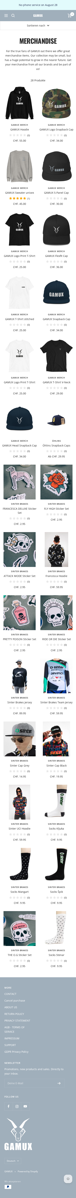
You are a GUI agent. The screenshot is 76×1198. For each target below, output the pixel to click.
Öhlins (56, 440)
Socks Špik (56, 891)
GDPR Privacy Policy (16, 1051)
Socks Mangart (20, 891)
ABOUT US (10, 1007)
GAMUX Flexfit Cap (56, 256)
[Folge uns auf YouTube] (25, 1106)
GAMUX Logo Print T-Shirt (19, 256)
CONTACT (10, 994)
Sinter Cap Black (56, 765)
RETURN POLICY (14, 1014)
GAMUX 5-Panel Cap (56, 192)
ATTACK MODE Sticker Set (19, 576)
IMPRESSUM (11, 1038)
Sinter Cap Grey (19, 765)
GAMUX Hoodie (19, 129)
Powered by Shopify (28, 1171)
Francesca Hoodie (56, 576)
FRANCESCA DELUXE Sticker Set (20, 510)
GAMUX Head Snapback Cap (19, 445)
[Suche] (13, 15)
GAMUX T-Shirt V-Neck (56, 382)
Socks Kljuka (56, 828)
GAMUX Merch (19, 124)
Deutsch (11, 1160)
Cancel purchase (14, 1000)
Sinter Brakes (19, 503)
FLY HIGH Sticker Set (56, 508)
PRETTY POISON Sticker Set (19, 639)
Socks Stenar (56, 955)
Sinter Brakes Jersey (19, 702)
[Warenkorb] (70, 15)
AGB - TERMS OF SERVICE (14, 1029)
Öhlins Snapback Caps (56, 445)
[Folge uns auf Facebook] (8, 1106)
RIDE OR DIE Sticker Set (56, 639)
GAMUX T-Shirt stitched (19, 319)
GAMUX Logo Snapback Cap (56, 129)
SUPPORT (10, 1045)
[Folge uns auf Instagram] (17, 1106)
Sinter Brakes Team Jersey (56, 702)
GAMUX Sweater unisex (19, 192)
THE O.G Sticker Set (20, 955)
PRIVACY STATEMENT (17, 1020)
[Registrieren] (59, 1083)
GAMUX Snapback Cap (56, 319)
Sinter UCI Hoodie (19, 828)
